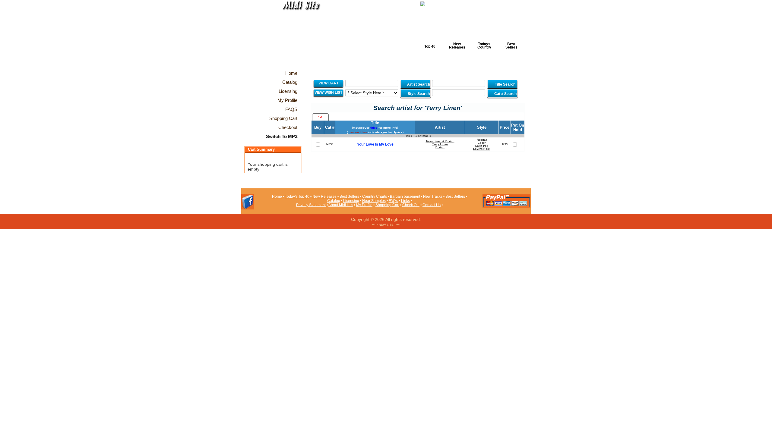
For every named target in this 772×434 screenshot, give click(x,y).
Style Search (418, 94)
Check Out (410, 205)
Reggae (482, 139)
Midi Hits (297, 37)
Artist (440, 127)
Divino (440, 147)
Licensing (351, 201)
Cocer (482, 142)
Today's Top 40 (297, 196)
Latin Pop (482, 145)
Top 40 (429, 46)
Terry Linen (440, 144)
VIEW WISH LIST (328, 92)
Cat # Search (505, 94)
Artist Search (418, 84)
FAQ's (393, 201)
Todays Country (484, 45)
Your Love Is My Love (375, 144)
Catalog (333, 201)
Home (277, 196)
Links (405, 201)
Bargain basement (405, 196)
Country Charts (374, 196)
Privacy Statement (311, 205)
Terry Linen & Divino (440, 141)
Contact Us (431, 205)
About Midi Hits (340, 205)
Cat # (329, 127)
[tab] (320, 117)
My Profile (364, 205)
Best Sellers (511, 45)
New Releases (457, 45)
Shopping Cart (387, 205)
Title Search (505, 84)
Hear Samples (374, 201)
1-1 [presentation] (320, 117)
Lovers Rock (481, 148)
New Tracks (432, 196)
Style (481, 127)
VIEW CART (328, 83)
